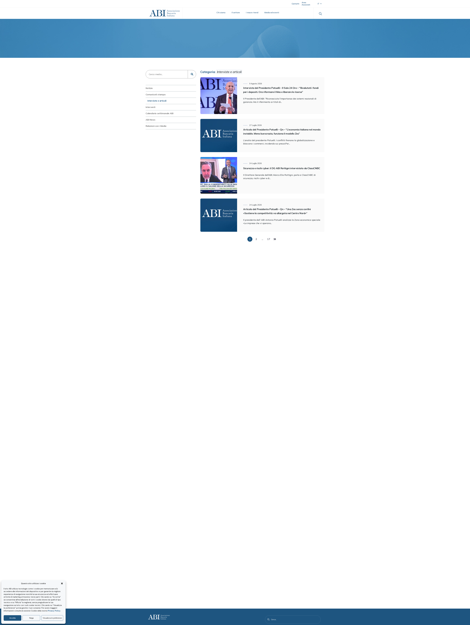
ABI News (150, 119)
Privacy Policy (54, 611)
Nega (31, 618)
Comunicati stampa (155, 94)
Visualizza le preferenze (52, 618)
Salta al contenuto (13, 3)
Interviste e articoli (156, 100)
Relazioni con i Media (156, 126)
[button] (62, 583)
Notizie (149, 88)
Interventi (150, 107)
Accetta (12, 618)
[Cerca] (268, 619)
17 (268, 239)
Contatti (295, 4)
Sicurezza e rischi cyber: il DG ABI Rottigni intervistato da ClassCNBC (281, 168)
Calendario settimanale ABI (159, 113)
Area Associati (306, 3)
